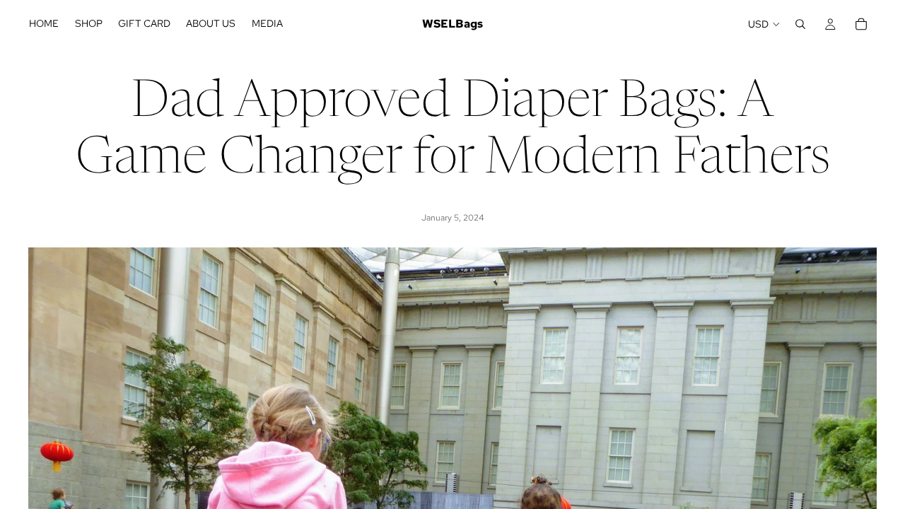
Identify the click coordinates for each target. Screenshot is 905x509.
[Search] (800, 24)
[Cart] (861, 24)
